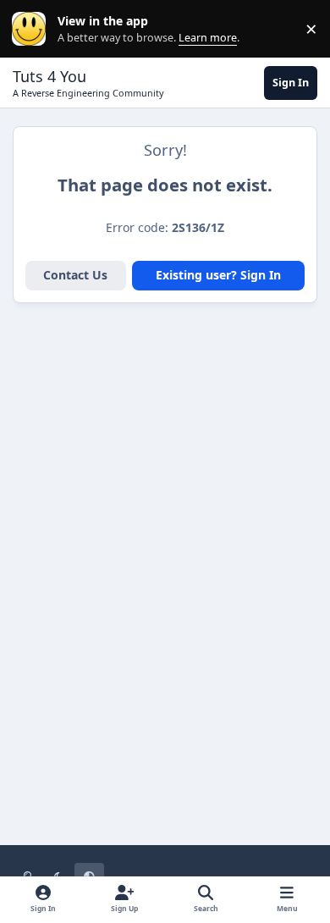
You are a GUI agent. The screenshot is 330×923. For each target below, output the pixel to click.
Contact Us (75, 275)
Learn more (32, 29)
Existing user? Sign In (218, 275)
